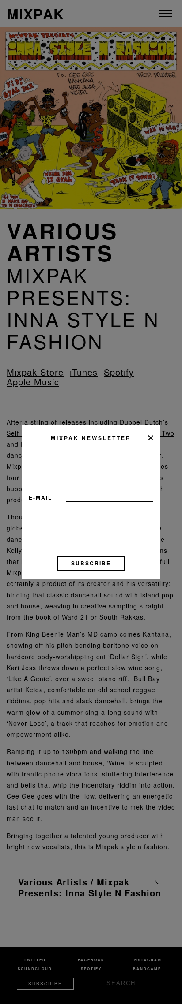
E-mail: (42, 497)
